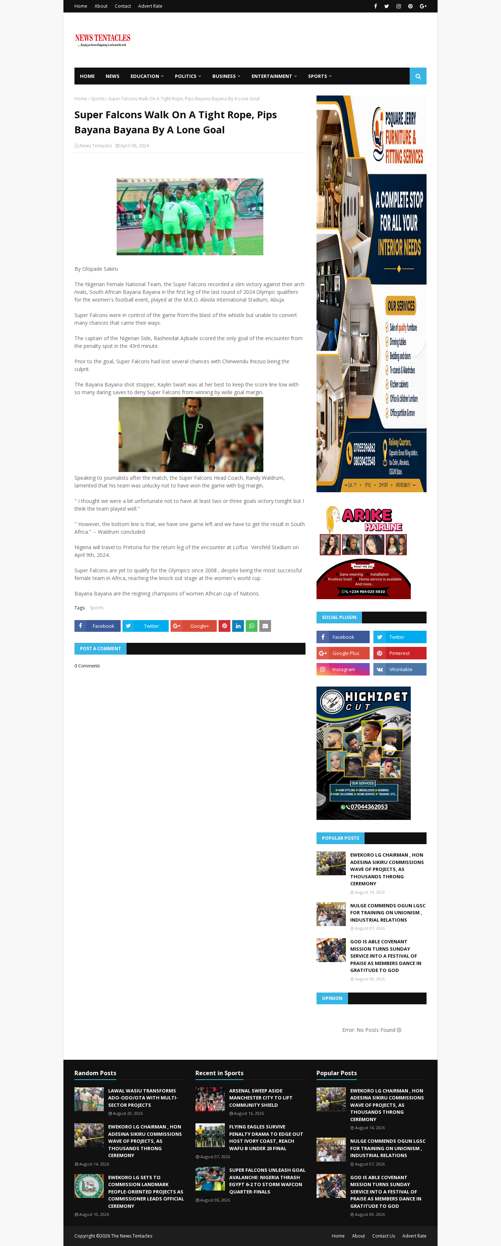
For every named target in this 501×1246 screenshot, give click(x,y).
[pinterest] (410, 6)
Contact (123, 6)
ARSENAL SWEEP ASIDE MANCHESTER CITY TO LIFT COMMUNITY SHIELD (261, 1097)
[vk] (400, 669)
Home (80, 6)
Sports (98, 99)
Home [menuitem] (87, 76)
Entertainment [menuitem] (272, 76)
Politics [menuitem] (186, 76)
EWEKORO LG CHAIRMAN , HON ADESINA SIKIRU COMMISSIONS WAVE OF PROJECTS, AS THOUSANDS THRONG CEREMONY (387, 869)
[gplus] (422, 6)
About (101, 6)
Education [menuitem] (145, 76)
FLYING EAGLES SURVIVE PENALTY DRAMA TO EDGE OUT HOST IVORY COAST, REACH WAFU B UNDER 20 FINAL (266, 1137)
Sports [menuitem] (317, 76)
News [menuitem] (113, 76)
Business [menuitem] (224, 76)
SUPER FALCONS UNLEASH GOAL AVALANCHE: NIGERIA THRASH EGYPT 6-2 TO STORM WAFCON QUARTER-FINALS (267, 1181)
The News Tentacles (131, 1236)
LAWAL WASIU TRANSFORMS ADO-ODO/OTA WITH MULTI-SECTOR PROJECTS (143, 1097)
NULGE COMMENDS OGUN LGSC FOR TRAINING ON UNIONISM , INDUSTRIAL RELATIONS (387, 912)
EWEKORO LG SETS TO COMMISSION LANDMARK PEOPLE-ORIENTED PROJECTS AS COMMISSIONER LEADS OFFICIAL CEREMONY (146, 1191)
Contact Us (383, 1236)
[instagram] (399, 6)
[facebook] (375, 6)
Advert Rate (150, 6)
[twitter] (387, 6)
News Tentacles (96, 146)
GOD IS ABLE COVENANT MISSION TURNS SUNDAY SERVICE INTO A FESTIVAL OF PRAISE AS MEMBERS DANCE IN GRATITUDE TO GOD (385, 955)
